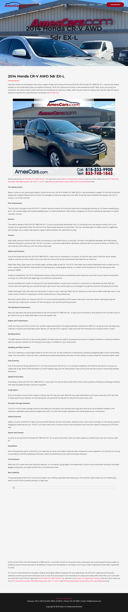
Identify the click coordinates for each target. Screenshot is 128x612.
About (92, 5)
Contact (100, 5)
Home (63, 5)
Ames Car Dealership (64, 598)
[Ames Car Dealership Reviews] (16, 4)
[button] (115, 4)
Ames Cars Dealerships (77, 5)
